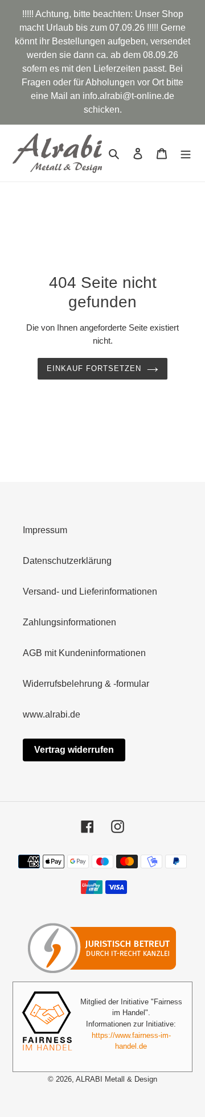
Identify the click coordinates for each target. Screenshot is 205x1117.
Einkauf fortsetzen (94, 368)
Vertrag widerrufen (74, 750)
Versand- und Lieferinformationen (90, 591)
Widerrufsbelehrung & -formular (86, 684)
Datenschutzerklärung (67, 561)
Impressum (45, 530)
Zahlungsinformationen (69, 622)
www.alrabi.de (51, 714)
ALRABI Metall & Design (116, 1079)
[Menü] (186, 153)
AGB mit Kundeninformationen (84, 653)
